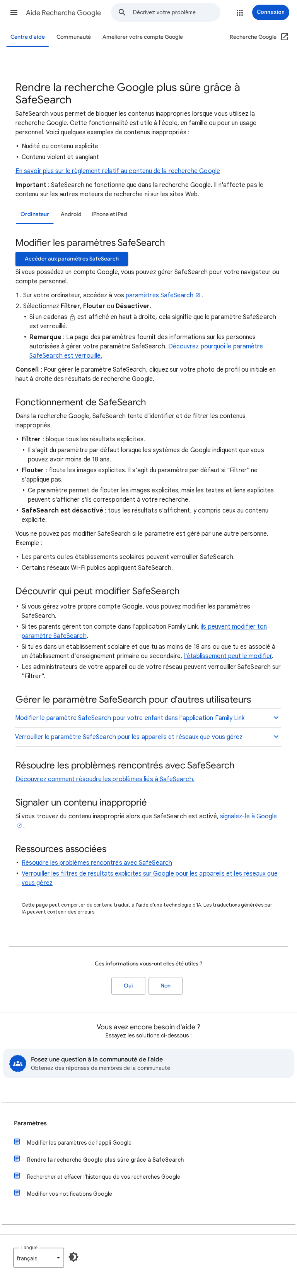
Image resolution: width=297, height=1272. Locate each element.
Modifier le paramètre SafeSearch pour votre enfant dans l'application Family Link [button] (129, 718)
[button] (14, 12)
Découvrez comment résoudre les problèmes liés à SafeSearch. (105, 779)
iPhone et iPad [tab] (109, 214)
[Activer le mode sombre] (73, 1257)
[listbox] (38, 1258)
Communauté (73, 37)
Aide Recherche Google (63, 13)
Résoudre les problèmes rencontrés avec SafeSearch (97, 863)
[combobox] (176, 12)
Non (165, 985)
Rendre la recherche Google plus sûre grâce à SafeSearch (105, 1159)
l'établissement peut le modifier (228, 656)
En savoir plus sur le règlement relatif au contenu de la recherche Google (117, 171)
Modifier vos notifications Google (69, 1193)
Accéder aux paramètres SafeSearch (72, 258)
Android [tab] (71, 214)
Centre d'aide (27, 37)
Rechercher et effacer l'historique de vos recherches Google (103, 1176)
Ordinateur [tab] (34, 214)
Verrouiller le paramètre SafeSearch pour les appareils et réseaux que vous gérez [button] (128, 737)
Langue (29, 1247)
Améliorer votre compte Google (142, 37)
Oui (128, 985)
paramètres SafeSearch (160, 295)
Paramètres (30, 1123)
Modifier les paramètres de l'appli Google (79, 1142)
